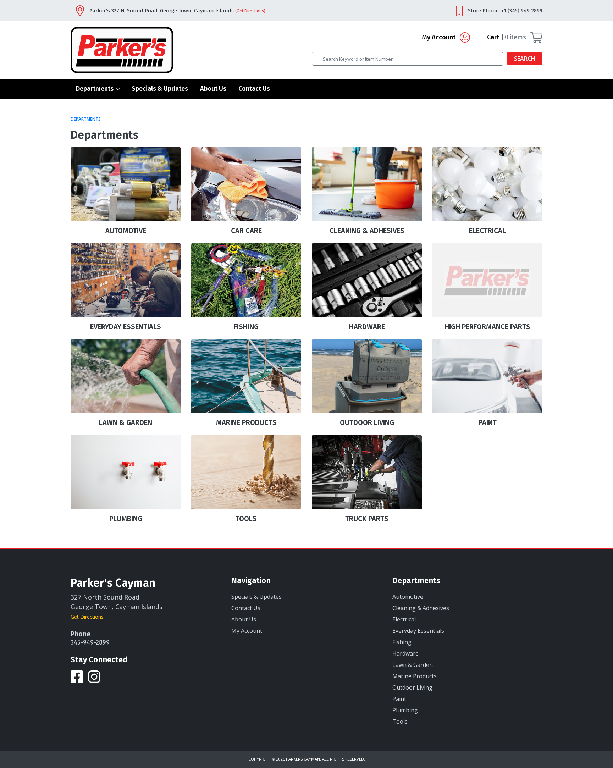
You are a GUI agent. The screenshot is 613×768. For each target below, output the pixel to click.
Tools (400, 721)
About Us (213, 89)
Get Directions (87, 616)
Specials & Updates (160, 89)
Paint (399, 699)
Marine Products (414, 676)
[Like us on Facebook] (77, 676)
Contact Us (254, 89)
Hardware (405, 653)
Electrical (404, 619)
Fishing (402, 642)
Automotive (407, 597)
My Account (439, 37)
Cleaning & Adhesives (420, 608)
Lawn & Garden (412, 665)
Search (524, 58)
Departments (95, 89)
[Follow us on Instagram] (94, 676)
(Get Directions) (250, 11)
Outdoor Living (412, 687)
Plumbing (405, 710)
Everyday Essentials (418, 631)
